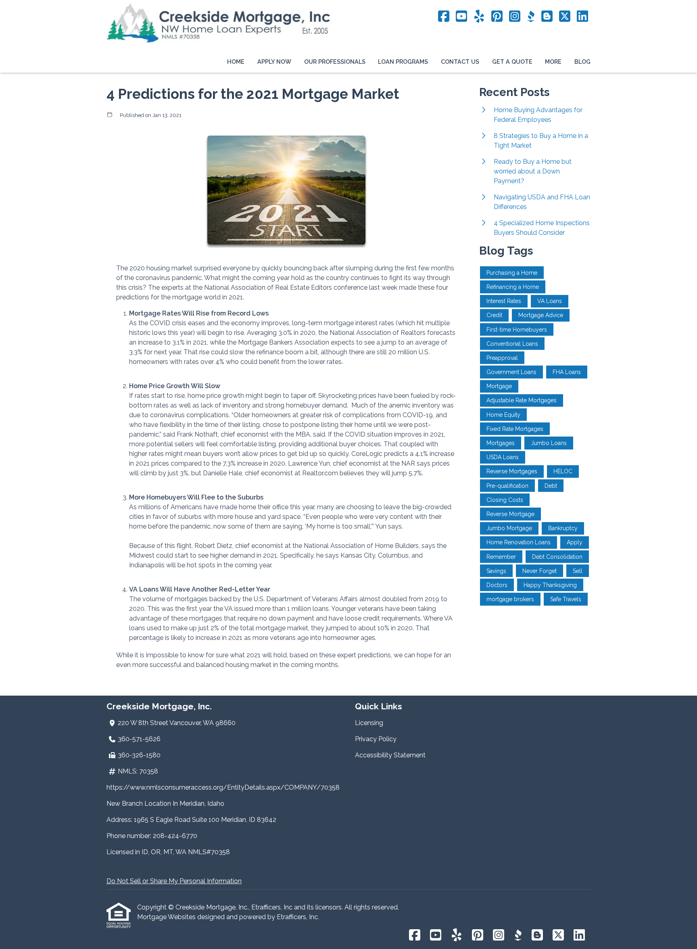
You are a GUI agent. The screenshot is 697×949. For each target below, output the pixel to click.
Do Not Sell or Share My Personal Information (174, 881)
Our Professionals (334, 61)
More (553, 61)
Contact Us (460, 61)
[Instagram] (515, 17)
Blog (582, 61)
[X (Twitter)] (565, 17)
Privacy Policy (375, 739)
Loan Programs (403, 61)
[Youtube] (461, 17)
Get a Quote (512, 61)
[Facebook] (444, 17)
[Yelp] (479, 17)
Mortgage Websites (167, 917)
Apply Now (274, 61)
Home (235, 61)
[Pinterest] (497, 17)
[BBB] (530, 17)
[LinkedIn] (582, 17)
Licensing (369, 723)
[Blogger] (547, 17)
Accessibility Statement (390, 755)
